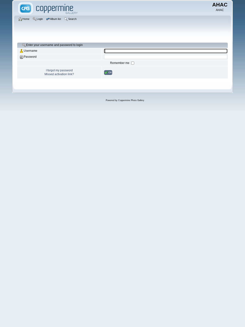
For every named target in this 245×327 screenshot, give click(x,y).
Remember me (120, 63)
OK (110, 72)
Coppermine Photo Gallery (131, 100)
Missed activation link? (59, 74)
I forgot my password (59, 70)
